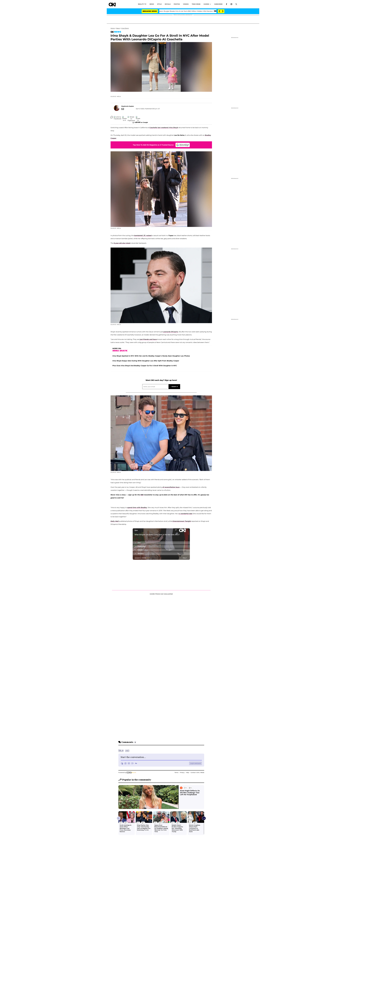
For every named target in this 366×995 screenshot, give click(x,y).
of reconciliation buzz (171, 487)
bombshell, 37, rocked (143, 235)
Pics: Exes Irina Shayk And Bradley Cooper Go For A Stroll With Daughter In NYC (144, 366)
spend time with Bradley (137, 507)
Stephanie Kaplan (127, 106)
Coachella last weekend (158, 127)
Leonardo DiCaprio (170, 332)
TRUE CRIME (196, 4)
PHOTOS (177, 4)
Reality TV (142, 4)
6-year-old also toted (122, 243)
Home (113, 28)
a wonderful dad (185, 514)
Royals (168, 4)
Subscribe (218, 4)
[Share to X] (124, 117)
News (118, 28)
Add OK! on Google (141, 122)
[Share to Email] (138, 117)
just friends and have (148, 339)
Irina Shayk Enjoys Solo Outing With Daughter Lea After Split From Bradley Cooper (145, 361)
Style (159, 4)
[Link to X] (236, 4)
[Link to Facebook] (226, 4)
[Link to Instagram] (231, 4)
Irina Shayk (125, 28)
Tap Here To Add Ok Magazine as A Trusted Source (153, 145)
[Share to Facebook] (117, 117)
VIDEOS (186, 4)
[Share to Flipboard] (131, 117)
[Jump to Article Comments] (112, 117)
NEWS (152, 4)
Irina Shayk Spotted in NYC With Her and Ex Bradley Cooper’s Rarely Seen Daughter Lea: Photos (151, 356)
